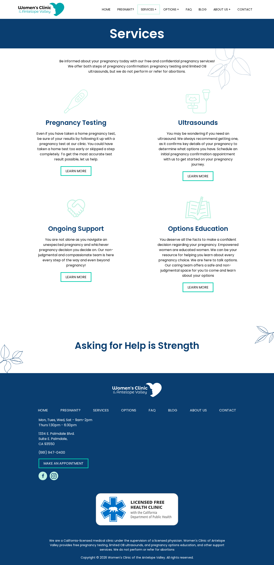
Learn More (76, 171)
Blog (203, 9)
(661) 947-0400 (52, 452)
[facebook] (43, 476)
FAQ (189, 9)
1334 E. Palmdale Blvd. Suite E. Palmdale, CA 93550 (56, 438)
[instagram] (54, 476)
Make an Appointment (63, 463)
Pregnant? (125, 9)
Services (147, 9)
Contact (244, 9)
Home (106, 9)
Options (169, 9)
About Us (220, 9)
